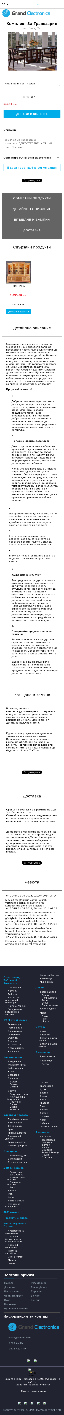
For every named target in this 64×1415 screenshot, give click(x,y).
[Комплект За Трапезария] (33, 51)
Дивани (44, 1113)
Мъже (43, 1013)
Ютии (11, 1071)
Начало (9, 1282)
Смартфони (14, 987)
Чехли (43, 1031)
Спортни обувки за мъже (47, 1045)
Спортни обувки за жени (47, 1039)
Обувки (41, 1026)
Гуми (10, 1194)
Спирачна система (14, 1183)
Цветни (14, 1086)
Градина (44, 1103)
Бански (45, 995)
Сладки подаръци (17, 1162)
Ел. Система (16, 1174)
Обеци (13, 1107)
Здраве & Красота (16, 1114)
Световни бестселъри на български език (13, 1239)
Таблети (12, 994)
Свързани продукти (32, 198)
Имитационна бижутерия (16, 1098)
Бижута (12, 1091)
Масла (45, 1147)
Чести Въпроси (13, 1295)
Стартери (47, 1157)
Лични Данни (39, 1287)
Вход (7, 1300)
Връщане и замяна (32, 219)
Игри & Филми (15, 1257)
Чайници (44, 1123)
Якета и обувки (16, 1200)
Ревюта (32, 241)
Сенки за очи (15, 1126)
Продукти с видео (16, 1217)
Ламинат (44, 1109)
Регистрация (39, 1282)
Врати (43, 1099)
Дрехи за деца (48, 1008)
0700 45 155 (16, 1343)
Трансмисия (48, 1140)
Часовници (46, 1060)
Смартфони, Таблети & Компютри (12, 980)
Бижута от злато (19, 1094)
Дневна (44, 1093)
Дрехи (40, 987)
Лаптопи (12, 991)
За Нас (35, 1295)
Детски (45, 1064)
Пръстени (15, 1102)
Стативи (12, 1041)
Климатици (46, 978)
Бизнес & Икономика (11, 1246)
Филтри (46, 1145)
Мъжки (13, 1081)
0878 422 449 (17, 1348)
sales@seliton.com (20, 1337)
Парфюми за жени (18, 1119)
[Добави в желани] (59, 84)
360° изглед (11, 1212)
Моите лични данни (33, 1391)
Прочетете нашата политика (32, 1384)
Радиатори (16, 1172)
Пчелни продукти (17, 1145)
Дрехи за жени (48, 992)
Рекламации (12, 1291)
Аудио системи (16, 1048)
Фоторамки (14, 1034)
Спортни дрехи (50, 1005)
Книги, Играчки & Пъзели (15, 1225)
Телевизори (14, 1024)
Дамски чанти (47, 1056)
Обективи (13, 1038)
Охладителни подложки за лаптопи (14, 1012)
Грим (10, 1129)
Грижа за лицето (17, 1133)
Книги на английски (11, 1252)
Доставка (32, 230)
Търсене (36, 1291)
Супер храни (15, 1159)
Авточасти (45, 1136)
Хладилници (15, 1061)
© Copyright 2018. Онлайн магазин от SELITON (32, 1410)
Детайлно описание (32, 209)
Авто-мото (43, 1132)
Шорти (45, 1021)
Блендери (13, 1075)
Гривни (13, 1104)
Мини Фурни (46, 982)
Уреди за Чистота (49, 975)
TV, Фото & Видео (15, 1020)
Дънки (45, 1016)
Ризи (44, 1019)
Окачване (47, 1150)
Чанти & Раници (17, 1006)
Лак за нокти (15, 1122)
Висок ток (45, 1034)
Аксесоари (13, 1051)
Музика (12, 1260)
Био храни (11, 1151)
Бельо (45, 1003)
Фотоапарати (15, 1028)
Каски (11, 1197)
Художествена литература (14, 1232)
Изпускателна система (16, 1178)
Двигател (47, 1142)
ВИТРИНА (18, 285)
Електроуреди (13, 1057)
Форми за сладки (49, 1126)
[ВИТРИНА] (18, 272)
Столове (44, 1116)
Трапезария (46, 1086)
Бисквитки (10, 1304)
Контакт (36, 1300)
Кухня (43, 1089)
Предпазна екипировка (12, 1205)
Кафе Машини (15, 1068)
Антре (43, 1120)
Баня (43, 1106)
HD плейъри (15, 1044)
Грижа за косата (17, 1142)
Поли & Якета (49, 998)
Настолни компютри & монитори (12, 1000)
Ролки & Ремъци (50, 1152)
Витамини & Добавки (13, 1137)
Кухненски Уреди (17, 1065)
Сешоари (13, 1078)
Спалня (44, 1082)
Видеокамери (15, 1031)
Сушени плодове (17, 1155)
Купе (12, 1187)
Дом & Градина (13, 1167)
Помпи (45, 1155)
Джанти (12, 1190)
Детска (43, 1096)
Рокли (45, 1000)
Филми (11, 1263)
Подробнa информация (21, 761)
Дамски (14, 1084)
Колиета (14, 1109)
